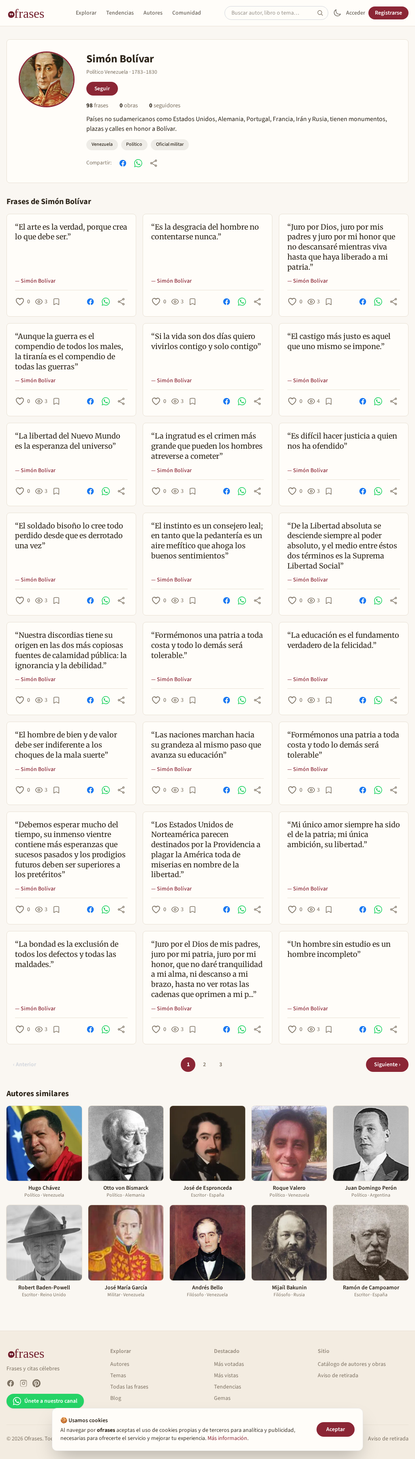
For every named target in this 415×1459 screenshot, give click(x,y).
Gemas (222, 1398)
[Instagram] (23, 1383)
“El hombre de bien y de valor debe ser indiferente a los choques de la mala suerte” (66, 745)
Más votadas (229, 1364)
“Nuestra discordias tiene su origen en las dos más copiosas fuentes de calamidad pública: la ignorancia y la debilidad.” (71, 650)
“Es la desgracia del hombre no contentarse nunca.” (205, 232)
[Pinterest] (36, 1383)
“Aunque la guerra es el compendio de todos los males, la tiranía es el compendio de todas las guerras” (69, 351)
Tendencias (120, 13)
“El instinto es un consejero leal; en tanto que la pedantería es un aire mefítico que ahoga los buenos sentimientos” (207, 540)
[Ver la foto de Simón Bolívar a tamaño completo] (46, 79)
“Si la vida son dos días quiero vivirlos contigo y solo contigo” (206, 341)
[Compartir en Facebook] (122, 163)
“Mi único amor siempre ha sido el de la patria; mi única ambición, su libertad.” (343, 835)
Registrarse (388, 13)
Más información (227, 1438)
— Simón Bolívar (35, 281)
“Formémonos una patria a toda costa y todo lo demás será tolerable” (343, 745)
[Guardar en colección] (56, 302)
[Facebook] (10, 1383)
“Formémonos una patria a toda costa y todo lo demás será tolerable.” (207, 645)
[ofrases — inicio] (29, 13)
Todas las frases (129, 1387)
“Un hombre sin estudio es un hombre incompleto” (339, 949)
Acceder (355, 13)
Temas (118, 1376)
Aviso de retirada (338, 1376)
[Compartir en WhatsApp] (138, 163)
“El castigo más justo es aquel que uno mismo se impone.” (339, 341)
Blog (115, 1398)
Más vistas (226, 1376)
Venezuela (102, 144)
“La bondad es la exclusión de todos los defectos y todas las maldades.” (66, 954)
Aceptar (335, 1429)
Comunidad (186, 13)
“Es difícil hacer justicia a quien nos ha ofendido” (342, 441)
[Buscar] (322, 13)
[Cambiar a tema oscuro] (337, 13)
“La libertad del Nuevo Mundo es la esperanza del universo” (67, 441)
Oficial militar (170, 144)
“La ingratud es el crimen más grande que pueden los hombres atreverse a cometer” (207, 446)
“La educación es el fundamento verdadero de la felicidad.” (343, 640)
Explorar (86, 13)
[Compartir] (153, 163)
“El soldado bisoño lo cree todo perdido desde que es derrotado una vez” (69, 536)
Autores (153, 13)
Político (134, 144)
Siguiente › (387, 1065)
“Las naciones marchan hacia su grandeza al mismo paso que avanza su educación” (206, 745)
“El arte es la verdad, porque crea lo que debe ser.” (71, 232)
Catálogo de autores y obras (352, 1364)
